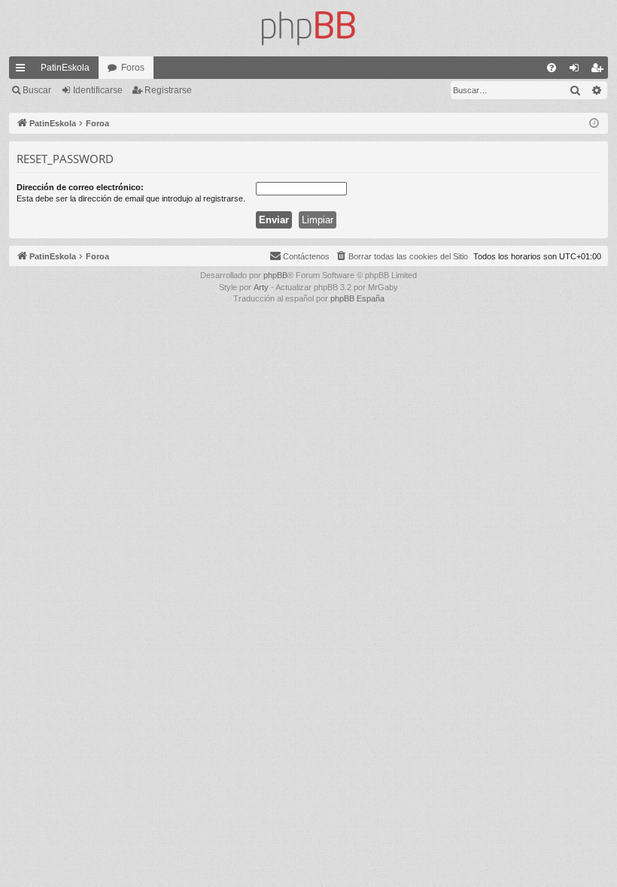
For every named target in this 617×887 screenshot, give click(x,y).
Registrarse (168, 90)
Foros (132, 67)
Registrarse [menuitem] (599, 70)
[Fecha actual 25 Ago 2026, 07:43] (594, 123)
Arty (261, 287)
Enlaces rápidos (23, 70)
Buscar (37, 90)
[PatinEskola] (308, 28)
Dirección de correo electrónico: (80, 187)
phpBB (275, 275)
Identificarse (98, 90)
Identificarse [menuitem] (577, 70)
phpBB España (357, 298)
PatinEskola (65, 67)
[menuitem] (551, 67)
